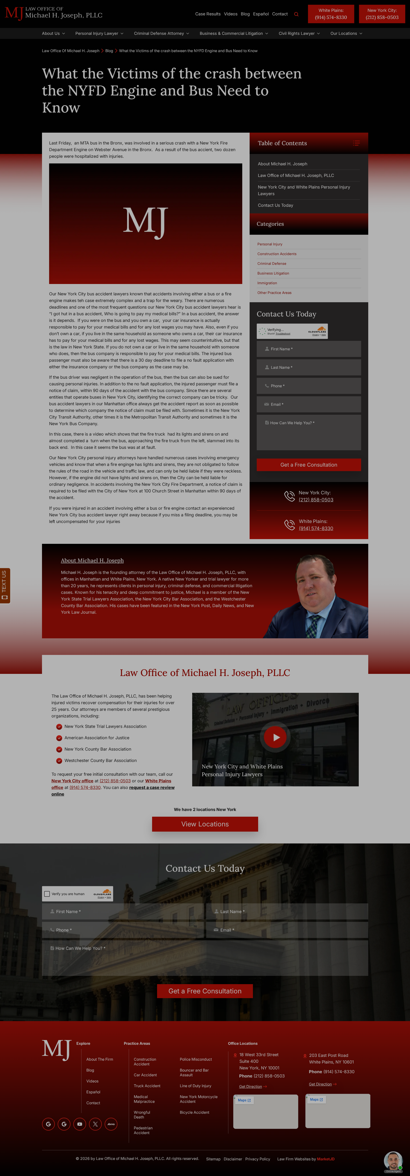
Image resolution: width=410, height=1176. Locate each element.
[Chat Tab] (205, 588)
